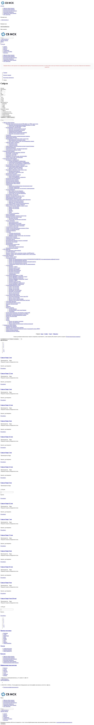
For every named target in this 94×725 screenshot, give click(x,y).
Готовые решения (7, 649)
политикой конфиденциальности (64, 722)
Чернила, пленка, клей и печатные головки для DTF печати (20, 253)
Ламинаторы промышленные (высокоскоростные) (20, 186)
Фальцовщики (9, 243)
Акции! (5, 46)
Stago (42, 334)
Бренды (5, 49)
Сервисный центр (7, 648)
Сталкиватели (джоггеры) (12, 226)
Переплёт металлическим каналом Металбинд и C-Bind (22, 125)
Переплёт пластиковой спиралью (16, 133)
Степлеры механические (14, 233)
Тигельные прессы (10, 239)
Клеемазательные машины (12, 179)
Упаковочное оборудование (9, 13)
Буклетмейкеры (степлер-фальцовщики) (15, 164)
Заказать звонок (4, 40)
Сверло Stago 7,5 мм (7, 535)
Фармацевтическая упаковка (12, 331)
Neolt (4, 637)
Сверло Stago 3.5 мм (7, 405)
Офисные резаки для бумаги (12, 142)
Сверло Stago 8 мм (6, 551)
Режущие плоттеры (13, 218)
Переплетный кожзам (14, 294)
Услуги (3, 646)
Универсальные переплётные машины (18, 132)
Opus (4, 640)
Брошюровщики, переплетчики (13, 127)
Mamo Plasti (6, 635)
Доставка (5, 671)
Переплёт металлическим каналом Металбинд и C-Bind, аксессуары (22, 123)
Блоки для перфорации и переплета (17, 177)
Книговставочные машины (12, 181)
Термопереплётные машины (15, 131)
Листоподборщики (10, 189)
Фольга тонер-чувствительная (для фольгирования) (21, 323)
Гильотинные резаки (14, 222)
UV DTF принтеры (10, 251)
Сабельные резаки (13, 145)
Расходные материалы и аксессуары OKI (18, 296)
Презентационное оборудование (11, 662)
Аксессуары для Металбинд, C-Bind (17, 126)
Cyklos (4, 634)
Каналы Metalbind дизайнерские (16, 284)
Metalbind (5, 633)
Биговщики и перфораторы (12, 159)
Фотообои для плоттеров (15, 291)
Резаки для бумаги (10, 220)
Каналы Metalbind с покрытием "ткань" (18, 276)
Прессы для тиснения (14, 207)
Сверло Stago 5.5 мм (7, 467)
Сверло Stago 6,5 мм (7, 503)
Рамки (10, 212)
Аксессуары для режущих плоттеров (17, 219)
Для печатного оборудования (13, 295)
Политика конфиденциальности (10, 687)
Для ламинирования (11, 258)
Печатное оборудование (9, 9)
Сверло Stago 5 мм (6, 452)
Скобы (7, 318)
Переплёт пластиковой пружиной (17, 130)
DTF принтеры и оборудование (13, 250)
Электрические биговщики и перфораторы (19, 162)
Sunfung (5, 642)
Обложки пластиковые (14, 269)
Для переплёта (9, 265)
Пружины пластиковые (14, 271)
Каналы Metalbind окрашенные (16, 277)
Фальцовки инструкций (11, 241)
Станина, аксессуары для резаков (16, 225)
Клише (10, 209)
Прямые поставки (6, 630)
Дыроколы (8, 135)
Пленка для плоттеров (14, 289)
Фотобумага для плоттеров (15, 290)
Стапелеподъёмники (11, 230)
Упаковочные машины (11, 326)
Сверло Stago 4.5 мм (7, 436)
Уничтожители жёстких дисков (13, 149)
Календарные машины (14, 176)
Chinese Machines (7, 643)
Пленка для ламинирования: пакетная (18, 260)
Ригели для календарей (11, 316)
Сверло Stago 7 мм (6, 519)
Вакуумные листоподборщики (16, 190)
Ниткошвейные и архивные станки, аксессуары (17, 138)
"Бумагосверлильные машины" (73, 336)
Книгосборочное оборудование (16, 200)
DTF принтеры (6, 14)
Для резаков (11, 311)
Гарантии (5, 674)
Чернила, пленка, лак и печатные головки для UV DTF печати (21, 254)
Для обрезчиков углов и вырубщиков (17, 310)
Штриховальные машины (12, 248)
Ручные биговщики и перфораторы (17, 161)
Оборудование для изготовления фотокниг (19, 203)
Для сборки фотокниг (11, 301)
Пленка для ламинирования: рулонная (18, 263)
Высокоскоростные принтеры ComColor (15, 152)
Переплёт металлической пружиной (17, 128)
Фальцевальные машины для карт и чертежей (17, 240)
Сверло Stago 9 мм (6, 582)
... (3, 348)
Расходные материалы (8, 12)
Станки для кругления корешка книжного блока (17, 228)
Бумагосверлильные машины (16, 167)
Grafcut (5, 639)
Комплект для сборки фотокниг (16, 202)
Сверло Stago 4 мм (6, 421)
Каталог (3, 653)
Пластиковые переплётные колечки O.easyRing (17, 313)
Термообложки (12, 274)
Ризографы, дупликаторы (12, 153)
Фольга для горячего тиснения (16, 321)
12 (3, 351)
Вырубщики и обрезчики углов (16, 172)
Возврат (5, 675)
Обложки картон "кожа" (14, 267)
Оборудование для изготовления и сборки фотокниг (18, 199)
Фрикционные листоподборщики (17, 192)
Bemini (4, 638)
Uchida (46, 334)
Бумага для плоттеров (14, 286)
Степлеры (8, 231)
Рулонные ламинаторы (14, 187)
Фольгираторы (12, 245)
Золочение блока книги (11, 173)
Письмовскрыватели (11, 147)
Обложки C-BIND (13, 280)
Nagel (50, 334)
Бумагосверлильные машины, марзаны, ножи (16, 166)
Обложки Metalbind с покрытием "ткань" (18, 279)
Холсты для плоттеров (14, 292)
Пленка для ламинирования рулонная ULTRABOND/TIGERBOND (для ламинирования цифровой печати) (34, 259)
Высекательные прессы (14, 171)
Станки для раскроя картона (12, 229)
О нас (4, 673)
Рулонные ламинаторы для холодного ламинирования (21, 188)
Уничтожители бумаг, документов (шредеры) (16, 148)
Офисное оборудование (8, 8)
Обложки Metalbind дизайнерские (17, 282)
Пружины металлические (15, 270)
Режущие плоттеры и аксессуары (14, 217)
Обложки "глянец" (13, 266)
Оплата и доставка (7, 51)
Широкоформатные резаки (15, 223)
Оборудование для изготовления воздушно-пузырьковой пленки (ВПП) (23, 328)
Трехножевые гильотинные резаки (17, 224)
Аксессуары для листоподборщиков (17, 193)
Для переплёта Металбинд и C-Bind (14, 275)
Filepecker (55, 334)
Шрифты (11, 210)
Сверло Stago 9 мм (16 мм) (8, 598)
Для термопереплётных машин (13, 302)
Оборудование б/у (7, 651)
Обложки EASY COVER (15, 281)
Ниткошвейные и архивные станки (17, 140)
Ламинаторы (9, 184)
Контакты (5, 52)
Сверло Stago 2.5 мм (7, 373)
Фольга (7, 320)
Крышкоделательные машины (13, 182)
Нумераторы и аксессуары (12, 194)
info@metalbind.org (5, 26)
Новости (5, 47)
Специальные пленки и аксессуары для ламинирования (22, 264)
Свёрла (7, 317)
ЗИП (7, 305)
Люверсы (8, 306)
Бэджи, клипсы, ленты (11, 256)
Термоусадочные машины (12, 330)
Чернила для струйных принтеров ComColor (19, 300)
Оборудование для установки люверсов (15, 204)
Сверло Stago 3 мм (6, 389)
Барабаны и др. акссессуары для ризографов (16, 156)
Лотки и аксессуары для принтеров (14, 157)
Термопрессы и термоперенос (13, 238)
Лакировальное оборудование (13, 183)
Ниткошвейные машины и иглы (13, 198)
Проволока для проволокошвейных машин (16, 315)
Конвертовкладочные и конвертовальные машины (18, 136)
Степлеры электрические (15, 234)
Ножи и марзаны (10, 307)
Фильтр (2, 88)
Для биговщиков (13, 308)
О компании (6, 50)
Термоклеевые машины (11, 236)
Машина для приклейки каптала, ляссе (15, 195)
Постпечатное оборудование (10, 10)
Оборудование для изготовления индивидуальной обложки (20, 146)
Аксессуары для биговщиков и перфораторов (19, 163)
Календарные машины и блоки (13, 174)
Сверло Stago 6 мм (6, 482)
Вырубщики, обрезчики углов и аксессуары (16, 169)
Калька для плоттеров (14, 287)
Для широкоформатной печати (13, 285)
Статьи (5, 669)
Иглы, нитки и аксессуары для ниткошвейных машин (21, 141)
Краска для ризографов (14, 297)
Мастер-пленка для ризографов (16, 299)
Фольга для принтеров (14, 322)
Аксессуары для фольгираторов (16, 246)
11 (3, 350)
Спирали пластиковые (14, 272)
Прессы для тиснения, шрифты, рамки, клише (17, 205)
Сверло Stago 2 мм (6, 357)
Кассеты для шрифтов (14, 213)
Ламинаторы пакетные (11, 137)
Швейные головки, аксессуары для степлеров (19, 235)
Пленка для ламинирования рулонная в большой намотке (22, 261)
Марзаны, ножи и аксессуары (16, 168)
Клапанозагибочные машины (13, 178)
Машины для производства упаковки (15, 327)
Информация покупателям (9, 665)
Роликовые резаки (13, 143)
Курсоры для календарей (12, 304)
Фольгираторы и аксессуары (12, 244)
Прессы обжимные (10, 214)
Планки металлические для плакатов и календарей (18, 312)
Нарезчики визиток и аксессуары (14, 197)
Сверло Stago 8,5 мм (7, 567)
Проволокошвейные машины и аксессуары (16, 215)
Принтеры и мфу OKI (11, 154)
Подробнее (3, 368)
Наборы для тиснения (14, 208)
